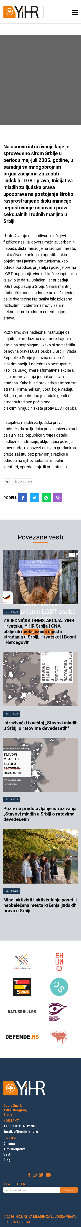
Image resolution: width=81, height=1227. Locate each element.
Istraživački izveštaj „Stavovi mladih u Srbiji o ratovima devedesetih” (40, 725)
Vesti (7, 1154)
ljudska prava (23, 481)
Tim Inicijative (14, 1149)
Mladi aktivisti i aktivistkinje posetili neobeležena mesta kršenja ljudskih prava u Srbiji (40, 905)
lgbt (8, 481)
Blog (7, 1160)
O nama (9, 1143)
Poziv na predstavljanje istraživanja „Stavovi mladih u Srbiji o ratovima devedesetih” (39, 814)
